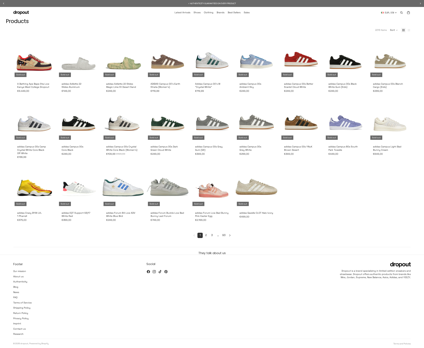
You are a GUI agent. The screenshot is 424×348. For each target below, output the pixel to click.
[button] (394, 30)
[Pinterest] (166, 272)
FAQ (15, 297)
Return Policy (20, 313)
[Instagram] (154, 272)
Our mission (19, 271)
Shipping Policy (21, 307)
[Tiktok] (160, 272)
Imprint (17, 323)
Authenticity (20, 281)
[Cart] (408, 12)
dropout (24, 343)
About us (18, 276)
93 (224, 235)
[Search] (401, 12)
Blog (15, 286)
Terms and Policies (402, 343)
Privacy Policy (21, 318)
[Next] (230, 235)
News (16, 292)
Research (18, 334)
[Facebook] (148, 272)
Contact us (19, 328)
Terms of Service (22, 302)
